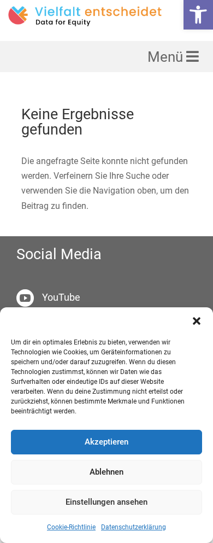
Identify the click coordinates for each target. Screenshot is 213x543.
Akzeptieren (106, 442)
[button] (196, 321)
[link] (198, 15)
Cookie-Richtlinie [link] (71, 527)
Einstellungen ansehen (106, 502)
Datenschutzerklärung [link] (133, 527)
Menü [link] (166, 57)
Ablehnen (106, 472)
